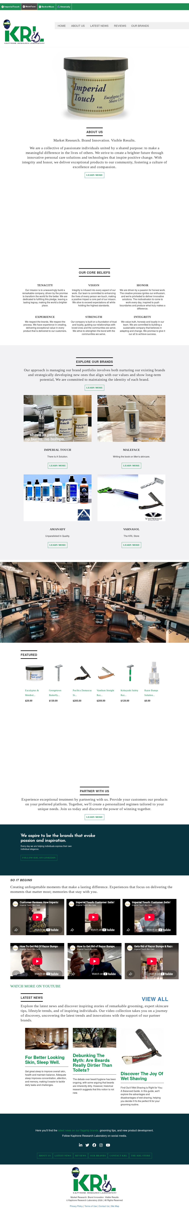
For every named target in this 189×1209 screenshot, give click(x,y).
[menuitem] (61, 25)
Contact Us (104, 1206)
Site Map (115, 1206)
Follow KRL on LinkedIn (39, 858)
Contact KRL (118, 1155)
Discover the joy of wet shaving (142, 1075)
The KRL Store (140, 1155)
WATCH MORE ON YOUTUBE (35, 986)
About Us (45, 1155)
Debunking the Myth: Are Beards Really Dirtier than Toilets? (92, 1062)
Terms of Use (90, 1206)
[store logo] (24, 28)
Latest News (63, 1155)
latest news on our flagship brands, (79, 1130)
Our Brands (98, 1155)
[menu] (122, 25)
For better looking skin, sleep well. (45, 1059)
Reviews (80, 1155)
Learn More (94, 175)
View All (155, 999)
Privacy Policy (76, 1206)
